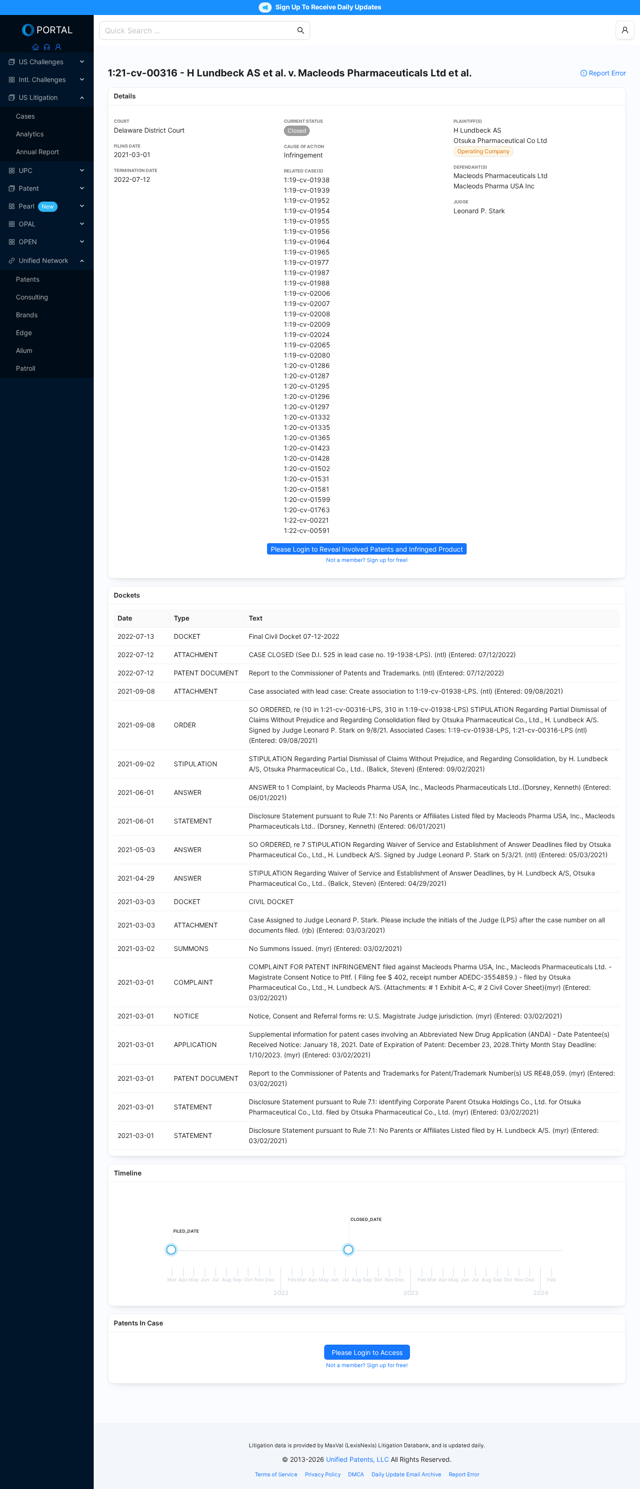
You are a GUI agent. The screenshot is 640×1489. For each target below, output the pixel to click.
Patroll (25, 368)
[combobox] (200, 30)
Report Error (607, 73)
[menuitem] (47, 61)
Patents (27, 279)
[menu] (47, 151)
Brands (26, 315)
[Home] (35, 46)
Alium (24, 350)
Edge (24, 333)
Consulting (32, 297)
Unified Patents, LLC (357, 1459)
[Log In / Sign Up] (58, 46)
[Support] (46, 46)
